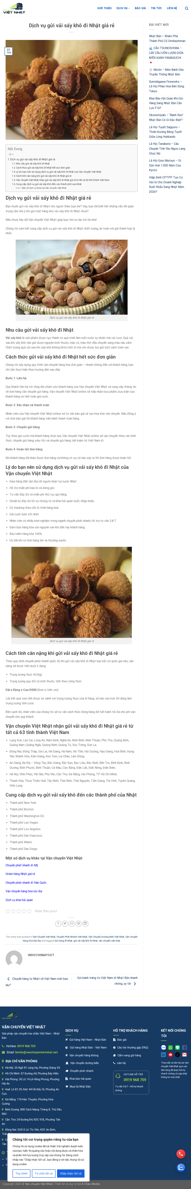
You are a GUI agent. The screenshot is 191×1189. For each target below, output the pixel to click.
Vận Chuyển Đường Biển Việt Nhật (106, 936)
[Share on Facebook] (58, 924)
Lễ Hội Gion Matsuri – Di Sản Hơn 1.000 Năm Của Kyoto (165, 165)
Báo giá (140, 8)
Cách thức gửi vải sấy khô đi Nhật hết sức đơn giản (43, 167)
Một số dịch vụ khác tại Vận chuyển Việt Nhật (44, 188)
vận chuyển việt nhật (109, 940)
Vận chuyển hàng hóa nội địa (24, 891)
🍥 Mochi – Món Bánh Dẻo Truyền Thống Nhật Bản (166, 72)
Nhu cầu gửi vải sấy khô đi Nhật (33, 163)
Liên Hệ (172, 8)
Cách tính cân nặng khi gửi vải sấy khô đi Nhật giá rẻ (43, 175)
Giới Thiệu (104, 8)
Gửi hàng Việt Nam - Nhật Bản (87, 1039)
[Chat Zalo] (180, 1167)
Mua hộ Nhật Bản (80, 1086)
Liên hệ (121, 1063)
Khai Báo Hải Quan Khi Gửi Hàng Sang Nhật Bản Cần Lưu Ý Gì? (166, 103)
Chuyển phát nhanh (81, 1071)
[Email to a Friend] (72, 924)
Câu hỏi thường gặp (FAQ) (132, 1047)
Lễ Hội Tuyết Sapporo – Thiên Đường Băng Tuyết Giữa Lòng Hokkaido (165, 131)
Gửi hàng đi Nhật (63, 940)
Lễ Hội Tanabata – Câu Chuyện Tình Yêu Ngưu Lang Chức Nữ (167, 148)
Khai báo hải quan (80, 1078)
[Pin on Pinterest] (78, 924)
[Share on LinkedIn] (85, 924)
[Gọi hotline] (180, 1153)
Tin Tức (156, 8)
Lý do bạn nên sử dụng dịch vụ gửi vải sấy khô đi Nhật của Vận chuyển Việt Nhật (58, 171)
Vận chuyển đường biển (84, 1063)
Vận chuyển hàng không (83, 1055)
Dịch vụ (122, 8)
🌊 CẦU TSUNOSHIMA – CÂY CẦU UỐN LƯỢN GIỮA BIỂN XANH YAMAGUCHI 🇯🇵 (166, 55)
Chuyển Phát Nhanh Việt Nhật (72, 936)
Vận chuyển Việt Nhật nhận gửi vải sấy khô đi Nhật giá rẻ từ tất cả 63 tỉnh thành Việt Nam (62, 180)
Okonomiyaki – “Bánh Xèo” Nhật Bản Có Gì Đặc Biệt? (166, 117)
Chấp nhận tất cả (71, 1173)
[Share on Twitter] (65, 924)
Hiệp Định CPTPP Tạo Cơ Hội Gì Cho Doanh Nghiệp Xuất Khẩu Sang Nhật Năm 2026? (166, 185)
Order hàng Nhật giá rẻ (20, 874)
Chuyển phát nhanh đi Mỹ (22, 865)
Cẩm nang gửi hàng (129, 1055)
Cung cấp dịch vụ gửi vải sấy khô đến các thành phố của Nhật (49, 184)
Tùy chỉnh (21, 1173)
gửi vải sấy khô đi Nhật (85, 940)
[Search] (186, 8)
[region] (48, 1157)
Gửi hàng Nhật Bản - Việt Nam (88, 1047)
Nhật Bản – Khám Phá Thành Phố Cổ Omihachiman (167, 38)
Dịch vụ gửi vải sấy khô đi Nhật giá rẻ (33, 159)
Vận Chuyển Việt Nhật (44, 936)
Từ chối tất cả (44, 1173)
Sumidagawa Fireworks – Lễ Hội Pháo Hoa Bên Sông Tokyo (166, 86)
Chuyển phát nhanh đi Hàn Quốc (26, 882)
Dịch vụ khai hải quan (20, 900)
